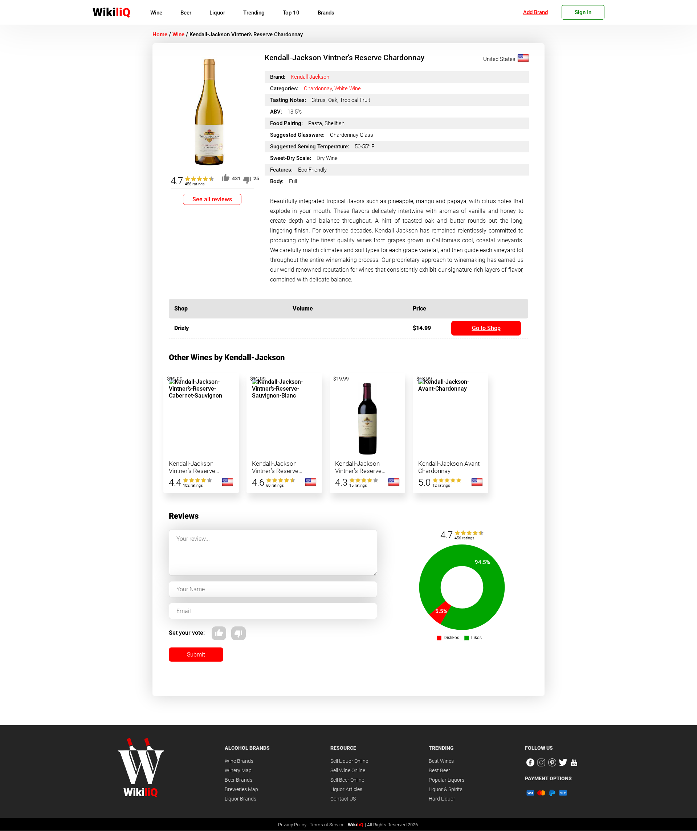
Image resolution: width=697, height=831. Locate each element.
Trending (254, 12)
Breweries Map (241, 789)
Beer (185, 12)
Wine (156, 12)
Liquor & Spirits (445, 789)
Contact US (343, 799)
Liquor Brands (240, 799)
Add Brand (535, 12)
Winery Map (238, 770)
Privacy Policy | (294, 824)
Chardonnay (318, 88)
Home (159, 34)
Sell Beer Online (347, 780)
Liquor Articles (346, 789)
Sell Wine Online (347, 770)
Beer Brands (238, 780)
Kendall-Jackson (310, 77)
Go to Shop (486, 328)
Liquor (217, 12)
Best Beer (439, 770)
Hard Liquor (442, 799)
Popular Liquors (446, 780)
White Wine (347, 88)
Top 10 (291, 12)
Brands (326, 12)
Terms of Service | (329, 824)
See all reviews (212, 199)
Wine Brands (239, 761)
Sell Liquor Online (349, 761)
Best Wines (441, 761)
